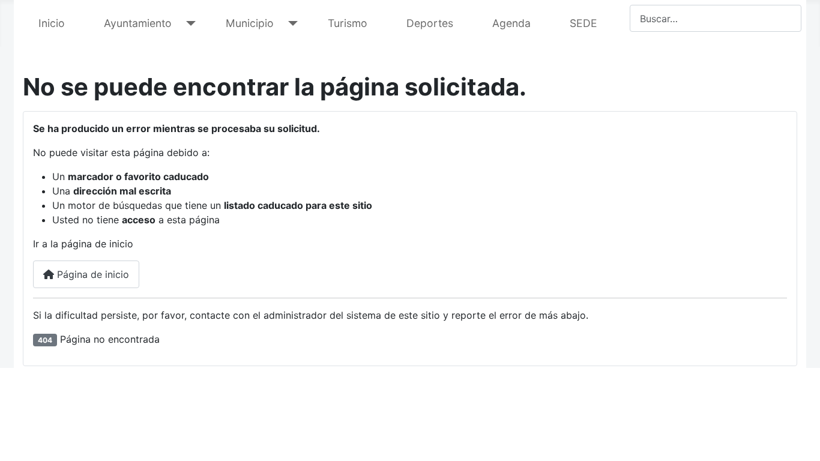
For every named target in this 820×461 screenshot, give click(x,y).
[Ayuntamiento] (188, 23)
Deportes (429, 23)
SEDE (583, 23)
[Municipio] (290, 23)
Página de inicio (91, 274)
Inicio (51, 23)
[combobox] (715, 18)
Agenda (511, 23)
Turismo (347, 23)
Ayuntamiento (138, 23)
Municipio (250, 23)
